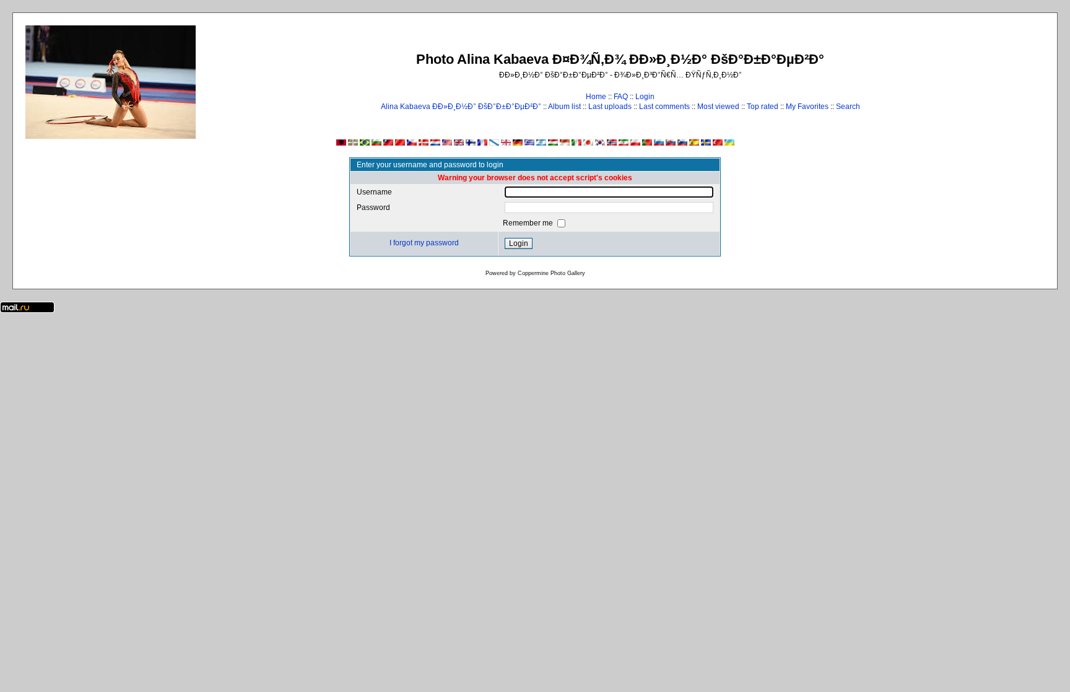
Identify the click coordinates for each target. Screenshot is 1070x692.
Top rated (762, 106)
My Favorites (807, 106)
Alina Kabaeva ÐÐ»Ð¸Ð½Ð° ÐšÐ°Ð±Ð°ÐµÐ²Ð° (461, 106)
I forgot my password (424, 243)
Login (645, 96)
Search (848, 106)
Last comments (664, 106)
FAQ (621, 96)
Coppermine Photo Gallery (551, 273)
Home (596, 96)
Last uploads (610, 106)
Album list (564, 106)
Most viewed (718, 106)
